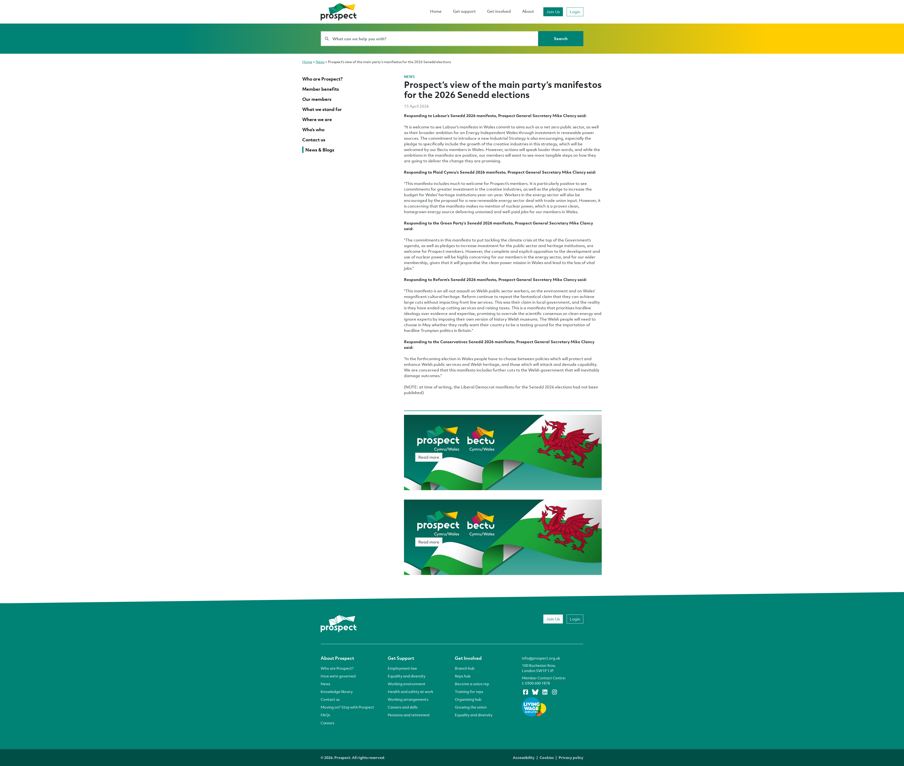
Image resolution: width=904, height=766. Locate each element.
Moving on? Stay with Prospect (347, 707)
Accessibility (524, 757)
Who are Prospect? (337, 668)
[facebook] (525, 692)
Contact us (330, 699)
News (320, 61)
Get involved (499, 11)
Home (436, 11)
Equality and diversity (406, 676)
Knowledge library (337, 691)
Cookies (547, 757)
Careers (327, 722)
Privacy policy (571, 757)
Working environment (406, 683)
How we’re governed (338, 676)
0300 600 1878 (537, 683)
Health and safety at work (410, 691)
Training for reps (469, 691)
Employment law (402, 668)
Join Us (553, 11)
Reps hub (463, 676)
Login (575, 11)
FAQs (325, 714)
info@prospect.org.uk (541, 658)
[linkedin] (544, 692)
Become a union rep (472, 683)
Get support (464, 11)
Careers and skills (403, 707)
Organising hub (468, 699)
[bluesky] (535, 692)
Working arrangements (408, 699)
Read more (428, 457)
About (528, 11)
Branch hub (465, 668)
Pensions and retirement (409, 714)
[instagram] (554, 692)
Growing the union (471, 707)
